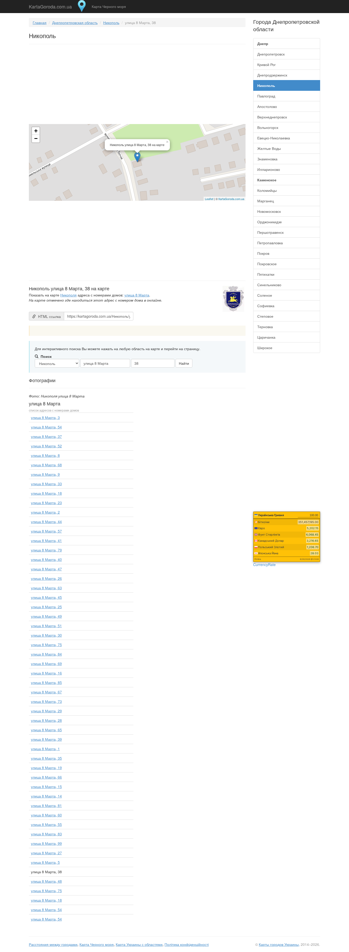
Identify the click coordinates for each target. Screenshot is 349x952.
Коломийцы (267, 190)
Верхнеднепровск (272, 116)
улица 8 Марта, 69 (46, 663)
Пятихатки (265, 274)
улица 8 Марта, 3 (45, 417)
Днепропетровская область (75, 22)
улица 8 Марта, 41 (46, 540)
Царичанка (266, 337)
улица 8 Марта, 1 (45, 748)
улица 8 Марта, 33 (46, 483)
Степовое (265, 316)
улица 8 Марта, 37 (46, 436)
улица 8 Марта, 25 (46, 606)
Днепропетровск (271, 54)
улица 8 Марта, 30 (46, 635)
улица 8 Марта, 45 (46, 597)
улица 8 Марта (136, 294)
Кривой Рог (266, 64)
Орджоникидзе (269, 221)
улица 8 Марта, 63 (46, 587)
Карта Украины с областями (139, 944)
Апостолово (267, 106)
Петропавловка (270, 242)
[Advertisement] (137, 85)
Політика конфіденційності (187, 944)
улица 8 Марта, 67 (46, 691)
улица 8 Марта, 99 (46, 843)
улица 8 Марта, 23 (46, 502)
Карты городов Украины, (279, 944)
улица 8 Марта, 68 (46, 464)
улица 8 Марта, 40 (46, 559)
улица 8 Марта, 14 (46, 796)
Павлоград (266, 95)
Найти (184, 363)
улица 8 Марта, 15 (46, 786)
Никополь (111, 22)
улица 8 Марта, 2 (45, 512)
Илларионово (268, 169)
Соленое (264, 295)
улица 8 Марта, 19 (46, 767)
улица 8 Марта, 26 (46, 578)
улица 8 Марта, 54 (46, 426)
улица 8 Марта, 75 (46, 644)
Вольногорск (267, 127)
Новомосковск (269, 211)
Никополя (68, 294)
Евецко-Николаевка (273, 137)
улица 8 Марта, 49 (46, 616)
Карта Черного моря (109, 6)
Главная (39, 22)
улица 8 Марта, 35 (46, 758)
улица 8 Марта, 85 (46, 682)
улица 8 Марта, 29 (46, 710)
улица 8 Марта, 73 (46, 701)
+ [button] (36, 131)
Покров (263, 253)
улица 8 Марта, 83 (46, 833)
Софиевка (265, 305)
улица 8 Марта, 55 (46, 824)
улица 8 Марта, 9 (45, 474)
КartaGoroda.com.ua (231, 199)
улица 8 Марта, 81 (46, 805)
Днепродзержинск (272, 75)
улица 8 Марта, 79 (46, 549)
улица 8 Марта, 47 (46, 568)
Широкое (264, 347)
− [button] (36, 138)
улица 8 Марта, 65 (46, 729)
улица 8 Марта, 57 (46, 531)
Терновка (265, 326)
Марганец (265, 200)
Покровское (267, 263)
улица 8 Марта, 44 (46, 521)
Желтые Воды (269, 148)
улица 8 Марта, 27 (46, 852)
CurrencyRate (264, 564)
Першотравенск (270, 232)
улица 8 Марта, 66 (46, 777)
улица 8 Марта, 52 (46, 445)
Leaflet (209, 199)
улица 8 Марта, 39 (46, 739)
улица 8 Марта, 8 (45, 455)
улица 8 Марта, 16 (46, 673)
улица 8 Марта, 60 (46, 814)
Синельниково (269, 284)
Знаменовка (267, 158)
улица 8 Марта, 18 (46, 493)
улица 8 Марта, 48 (46, 881)
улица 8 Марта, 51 (46, 625)
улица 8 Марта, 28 (46, 720)
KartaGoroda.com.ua (50, 5)
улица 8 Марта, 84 (46, 654)
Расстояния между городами (53, 944)
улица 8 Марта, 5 (45, 862)
